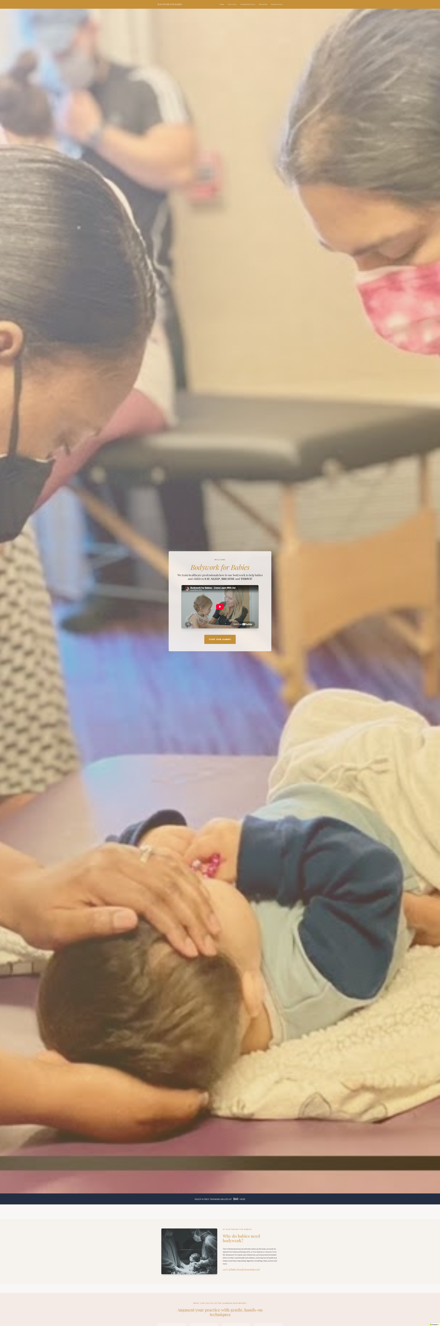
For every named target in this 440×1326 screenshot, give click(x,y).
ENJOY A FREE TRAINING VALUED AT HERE (220, 1199)
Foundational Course (247, 4)
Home (222, 4)
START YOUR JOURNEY (220, 639)
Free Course (232, 4)
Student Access (276, 4)
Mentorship (263, 4)
